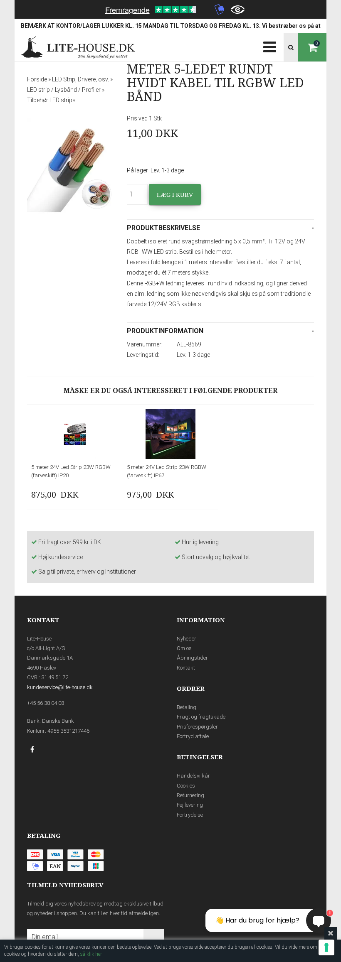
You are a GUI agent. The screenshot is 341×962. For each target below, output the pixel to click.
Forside (37, 79)
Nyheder (186, 639)
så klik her (91, 954)
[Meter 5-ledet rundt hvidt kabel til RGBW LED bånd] (70, 167)
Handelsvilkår (193, 776)
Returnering (190, 795)
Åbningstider (192, 658)
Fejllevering (190, 805)
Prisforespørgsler (197, 727)
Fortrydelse (190, 815)
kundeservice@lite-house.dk (60, 687)
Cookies (186, 786)
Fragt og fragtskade (201, 717)
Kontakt (186, 668)
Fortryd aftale (193, 736)
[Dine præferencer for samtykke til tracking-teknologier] (326, 947)
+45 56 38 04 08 (45, 703)
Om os (184, 648)
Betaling (186, 707)
